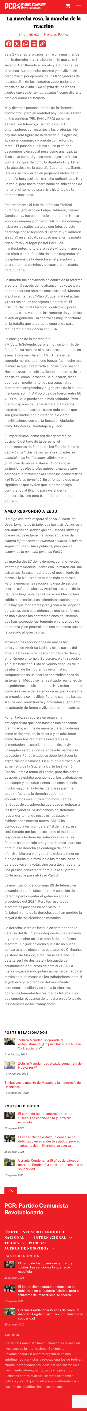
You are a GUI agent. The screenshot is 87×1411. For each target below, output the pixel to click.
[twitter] (8, 1219)
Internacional (50, 1237)
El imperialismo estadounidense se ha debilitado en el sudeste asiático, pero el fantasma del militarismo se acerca (49, 1141)
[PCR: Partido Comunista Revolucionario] (25, 9)
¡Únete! (12, 1232)
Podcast (38, 1243)
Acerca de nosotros (26, 1248)
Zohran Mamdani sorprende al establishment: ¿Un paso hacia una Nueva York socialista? (49, 1044)
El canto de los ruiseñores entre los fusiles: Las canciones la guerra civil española (45, 1118)
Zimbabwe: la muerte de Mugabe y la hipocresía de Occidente (42, 1085)
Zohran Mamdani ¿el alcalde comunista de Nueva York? (50, 1065)
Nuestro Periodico (43, 1232)
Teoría (11, 1243)
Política (63, 34)
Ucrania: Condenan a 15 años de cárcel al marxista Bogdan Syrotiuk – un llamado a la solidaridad (50, 1165)
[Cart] (68, 5)
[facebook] (19, 1219)
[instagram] (29, 1219)
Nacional (50, 34)
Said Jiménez (28, 34)
